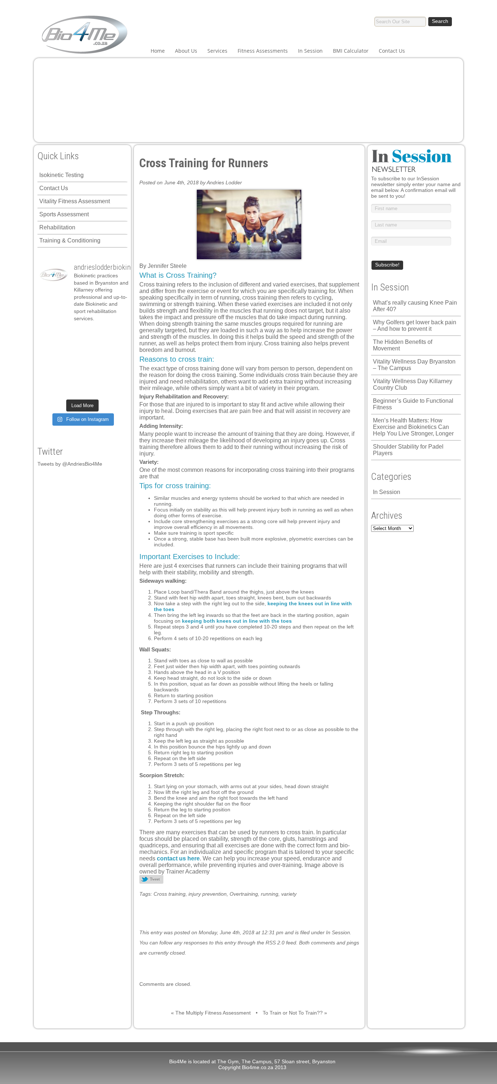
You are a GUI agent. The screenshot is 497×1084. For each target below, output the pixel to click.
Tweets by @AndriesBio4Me (69, 464)
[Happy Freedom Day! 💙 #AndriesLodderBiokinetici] (71, 389)
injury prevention (207, 894)
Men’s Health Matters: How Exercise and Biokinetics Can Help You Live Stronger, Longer (413, 427)
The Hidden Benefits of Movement (402, 345)
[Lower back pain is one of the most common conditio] (114, 362)
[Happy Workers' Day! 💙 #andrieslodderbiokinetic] (50, 389)
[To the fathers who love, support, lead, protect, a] (71, 362)
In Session (310, 50)
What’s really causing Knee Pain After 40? (415, 306)
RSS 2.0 (275, 943)
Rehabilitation (57, 227)
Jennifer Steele (167, 266)
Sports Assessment (64, 214)
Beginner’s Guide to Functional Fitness (413, 404)
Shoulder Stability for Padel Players (408, 449)
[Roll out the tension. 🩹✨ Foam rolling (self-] (50, 375)
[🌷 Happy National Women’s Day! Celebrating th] (93, 334)
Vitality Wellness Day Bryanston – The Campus (414, 364)
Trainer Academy (188, 871)
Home (158, 50)
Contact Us (392, 50)
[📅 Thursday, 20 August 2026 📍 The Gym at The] (71, 348)
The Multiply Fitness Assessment (213, 1013)
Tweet (155, 879)
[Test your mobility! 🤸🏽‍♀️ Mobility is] (50, 362)
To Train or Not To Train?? (293, 1013)
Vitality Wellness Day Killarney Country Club (412, 384)
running (269, 894)
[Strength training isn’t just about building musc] (71, 334)
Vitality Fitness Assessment (74, 201)
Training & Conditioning (69, 240)
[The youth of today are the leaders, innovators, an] (93, 362)
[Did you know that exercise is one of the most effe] (71, 375)
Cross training (170, 894)
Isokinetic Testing (61, 175)
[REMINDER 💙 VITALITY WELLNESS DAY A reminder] (50, 334)
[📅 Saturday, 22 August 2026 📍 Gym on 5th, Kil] (50, 348)
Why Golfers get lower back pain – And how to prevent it (414, 325)
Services (217, 50)
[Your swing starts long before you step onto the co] (93, 389)
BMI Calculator (351, 50)
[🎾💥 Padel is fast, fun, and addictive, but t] (114, 389)
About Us (186, 50)
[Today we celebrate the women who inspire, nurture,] (114, 375)
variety (289, 894)
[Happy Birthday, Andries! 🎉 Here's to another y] (114, 348)
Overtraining (244, 894)
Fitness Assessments (263, 50)
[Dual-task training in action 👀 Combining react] (93, 375)
